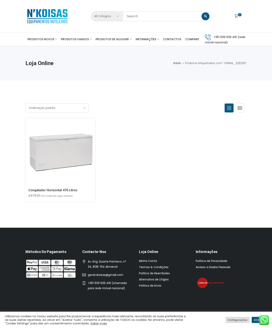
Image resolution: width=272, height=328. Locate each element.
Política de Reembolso (154, 273)
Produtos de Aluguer (112, 39)
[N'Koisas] (47, 16)
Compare (192, 39)
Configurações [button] (237, 320)
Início (177, 63)
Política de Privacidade (211, 261)
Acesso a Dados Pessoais (213, 267)
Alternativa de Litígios (154, 279)
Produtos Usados (75, 39)
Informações (146, 39)
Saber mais (98, 323)
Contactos (172, 39)
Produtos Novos (40, 39)
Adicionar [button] (54, 154)
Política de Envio (150, 286)
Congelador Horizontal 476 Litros (52, 190)
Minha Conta (148, 261)
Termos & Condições (153, 267)
